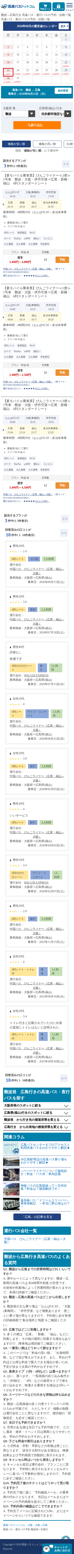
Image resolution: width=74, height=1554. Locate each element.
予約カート (45, 9)
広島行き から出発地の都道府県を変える (33, 1127)
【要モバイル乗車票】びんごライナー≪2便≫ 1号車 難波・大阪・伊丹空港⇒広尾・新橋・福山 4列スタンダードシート (37, 179)
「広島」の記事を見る (37, 1216)
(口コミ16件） (42, 275)
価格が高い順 (47, 144)
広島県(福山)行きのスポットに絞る (28, 1112)
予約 (62, 259)
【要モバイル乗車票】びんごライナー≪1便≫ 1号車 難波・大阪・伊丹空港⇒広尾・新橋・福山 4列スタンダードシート (37, 292)
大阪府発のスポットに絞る (22, 1105)
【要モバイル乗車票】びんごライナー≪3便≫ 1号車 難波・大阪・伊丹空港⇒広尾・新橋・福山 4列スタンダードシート (37, 405)
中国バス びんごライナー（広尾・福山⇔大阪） (35, 1240)
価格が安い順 (16, 144)
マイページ (58, 9)
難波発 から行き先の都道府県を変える (32, 1119)
